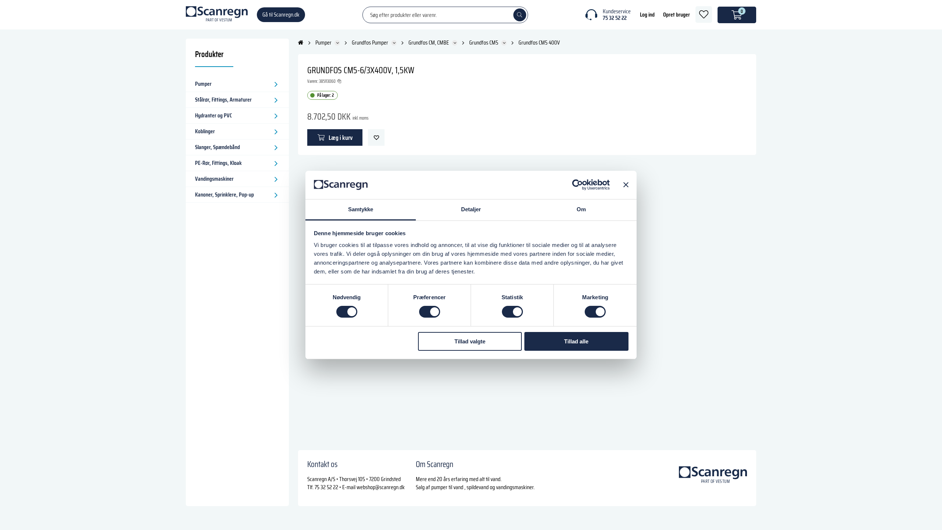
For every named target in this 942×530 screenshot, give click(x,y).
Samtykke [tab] (360, 209)
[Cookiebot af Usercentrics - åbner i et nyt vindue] (577, 184)
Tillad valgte (469, 341)
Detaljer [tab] (471, 209)
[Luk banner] (625, 184)
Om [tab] (581, 209)
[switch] (429, 312)
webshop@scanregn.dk (381, 487)
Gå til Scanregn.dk (281, 14)
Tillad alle (576, 341)
